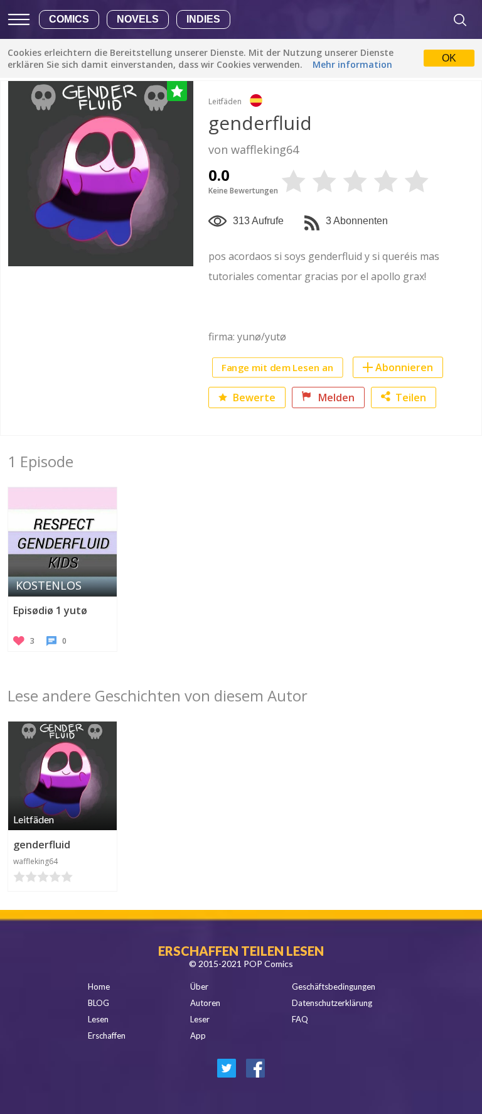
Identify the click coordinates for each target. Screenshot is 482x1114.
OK (449, 58)
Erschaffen (107, 1035)
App (198, 1035)
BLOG (98, 1003)
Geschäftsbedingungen (333, 987)
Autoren (205, 1003)
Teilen (410, 397)
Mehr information (352, 64)
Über (199, 987)
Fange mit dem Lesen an (278, 368)
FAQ (300, 1019)
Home (99, 987)
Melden (335, 397)
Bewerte (253, 397)
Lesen (98, 1019)
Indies (203, 19)
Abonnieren (404, 367)
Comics (69, 19)
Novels (138, 19)
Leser (200, 1019)
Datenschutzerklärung (332, 1003)
